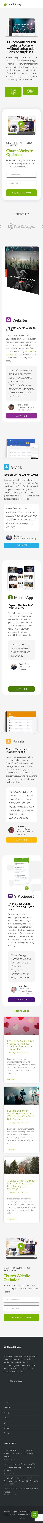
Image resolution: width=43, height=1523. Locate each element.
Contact (7, 1433)
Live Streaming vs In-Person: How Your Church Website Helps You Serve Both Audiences (21, 1114)
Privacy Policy (9, 1514)
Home (6, 1402)
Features (7, 1407)
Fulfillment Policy (23, 1514)
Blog (5, 1423)
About (6, 1417)
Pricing (6, 1412)
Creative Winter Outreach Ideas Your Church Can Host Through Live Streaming (21, 1184)
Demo (6, 1428)
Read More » (11, 1079)
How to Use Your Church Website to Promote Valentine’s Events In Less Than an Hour (20, 1045)
